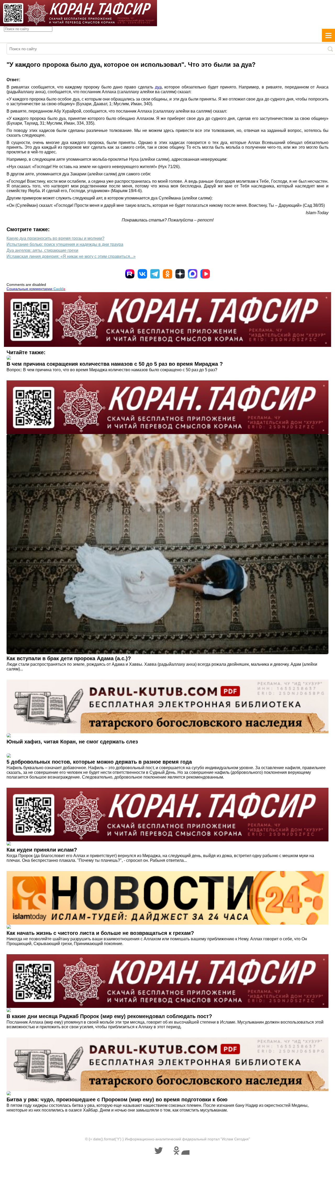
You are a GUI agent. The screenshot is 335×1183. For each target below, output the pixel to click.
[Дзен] (180, 274)
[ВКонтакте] (142, 274)
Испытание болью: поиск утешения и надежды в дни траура (65, 244)
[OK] (167, 274)
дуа (158, 87)
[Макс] (192, 274)
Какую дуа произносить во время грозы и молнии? (55, 238)
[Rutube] (130, 274)
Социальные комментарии (36, 289)
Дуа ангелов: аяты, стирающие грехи (42, 250)
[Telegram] (155, 274)
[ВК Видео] (205, 274)
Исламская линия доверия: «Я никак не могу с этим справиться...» (71, 256)
